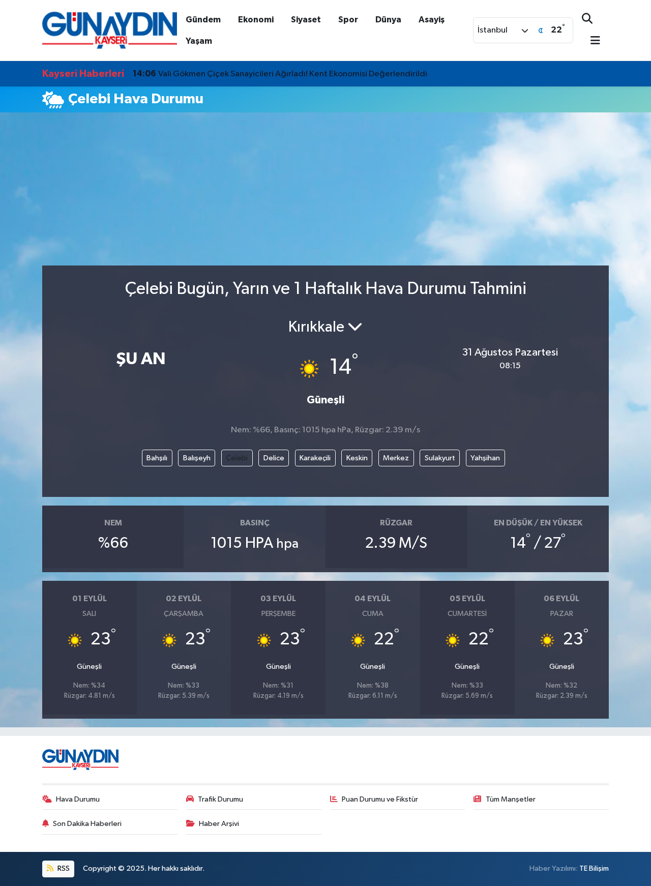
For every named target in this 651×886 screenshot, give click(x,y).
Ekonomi (256, 19)
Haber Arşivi (219, 824)
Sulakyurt (440, 458)
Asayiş (432, 19)
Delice (273, 458)
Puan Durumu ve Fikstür (380, 799)
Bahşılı (156, 458)
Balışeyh (197, 458)
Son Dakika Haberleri (87, 824)
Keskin (357, 458)
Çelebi (237, 458)
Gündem (203, 19)
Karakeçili (315, 458)
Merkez (396, 458)
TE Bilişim (594, 868)
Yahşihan (485, 458)
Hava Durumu (78, 799)
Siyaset (306, 19)
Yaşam (199, 41)
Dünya (388, 19)
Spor (348, 19)
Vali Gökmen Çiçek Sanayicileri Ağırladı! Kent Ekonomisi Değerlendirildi (280, 73)
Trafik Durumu (220, 799)
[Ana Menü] (591, 41)
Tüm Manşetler (511, 799)
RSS (63, 868)
